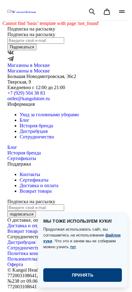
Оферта (15, 264)
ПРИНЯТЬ (83, 275)
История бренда (36, 125)
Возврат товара (36, 191)
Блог (24, 120)
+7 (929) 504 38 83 (26, 93)
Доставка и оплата (39, 185)
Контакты (30, 174)
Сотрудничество (37, 136)
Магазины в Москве (28, 65)
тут (73, 247)
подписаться (21, 214)
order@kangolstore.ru (28, 98)
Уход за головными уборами (49, 114)
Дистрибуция (34, 131)
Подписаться (22, 47)
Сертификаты (21, 158)
